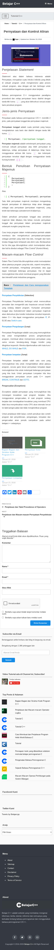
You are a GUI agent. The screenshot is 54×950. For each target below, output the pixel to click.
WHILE (5, 348)
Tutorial (14, 23)
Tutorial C (19, 719)
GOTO (26, 380)
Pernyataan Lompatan (12, 478)
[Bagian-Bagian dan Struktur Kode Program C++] (12, 442)
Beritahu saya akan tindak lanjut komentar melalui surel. (24, 613)
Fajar (17, 39)
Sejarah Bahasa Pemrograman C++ (30, 768)
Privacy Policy (13, 876)
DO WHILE (13, 348)
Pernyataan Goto (32, 450)
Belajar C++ (11, 3)
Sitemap (11, 864)
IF (46, 317)
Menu (49, 4)
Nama (5, 566)
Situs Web (6, 588)
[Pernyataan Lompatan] (12, 471)
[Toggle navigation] (5, 16)
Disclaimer (12, 872)
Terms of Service (14, 880)
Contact (11, 868)
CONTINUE (14, 380)
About (10, 860)
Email (5, 577)
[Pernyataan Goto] (35, 442)
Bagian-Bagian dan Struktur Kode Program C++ (10, 452)
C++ (20, 23)
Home (7, 23)
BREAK (5, 380)
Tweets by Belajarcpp (10, 814)
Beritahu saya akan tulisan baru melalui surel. (23, 617)
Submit (8, 660)
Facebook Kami (10, 792)
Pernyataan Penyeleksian (13, 295)
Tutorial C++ (20, 727)
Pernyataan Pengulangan (13, 326)
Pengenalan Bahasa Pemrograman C (30, 760)
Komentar (6, 543)
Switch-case (16, 320)
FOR (24, 348)
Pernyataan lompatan (11, 354)
